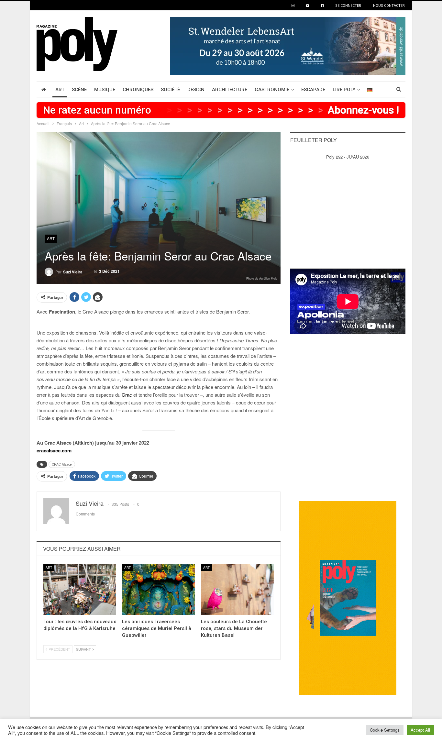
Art (59, 90)
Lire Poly (344, 90)
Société (170, 90)
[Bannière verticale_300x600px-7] (347, 597)
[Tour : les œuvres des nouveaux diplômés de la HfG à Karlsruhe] (79, 589)
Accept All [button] (420, 730)
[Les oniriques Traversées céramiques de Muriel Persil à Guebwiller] (158, 589)
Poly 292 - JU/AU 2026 (347, 157)
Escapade (313, 90)
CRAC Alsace (62, 464)
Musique (104, 90)
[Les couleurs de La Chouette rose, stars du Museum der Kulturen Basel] (237, 589)
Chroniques (138, 90)
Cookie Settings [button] (385, 730)
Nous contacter (389, 6)
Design (195, 90)
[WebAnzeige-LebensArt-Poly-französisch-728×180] (287, 45)
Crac (127, 394)
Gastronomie (272, 90)
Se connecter (348, 6)
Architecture (229, 90)
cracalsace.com (54, 450)
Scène (79, 90)
